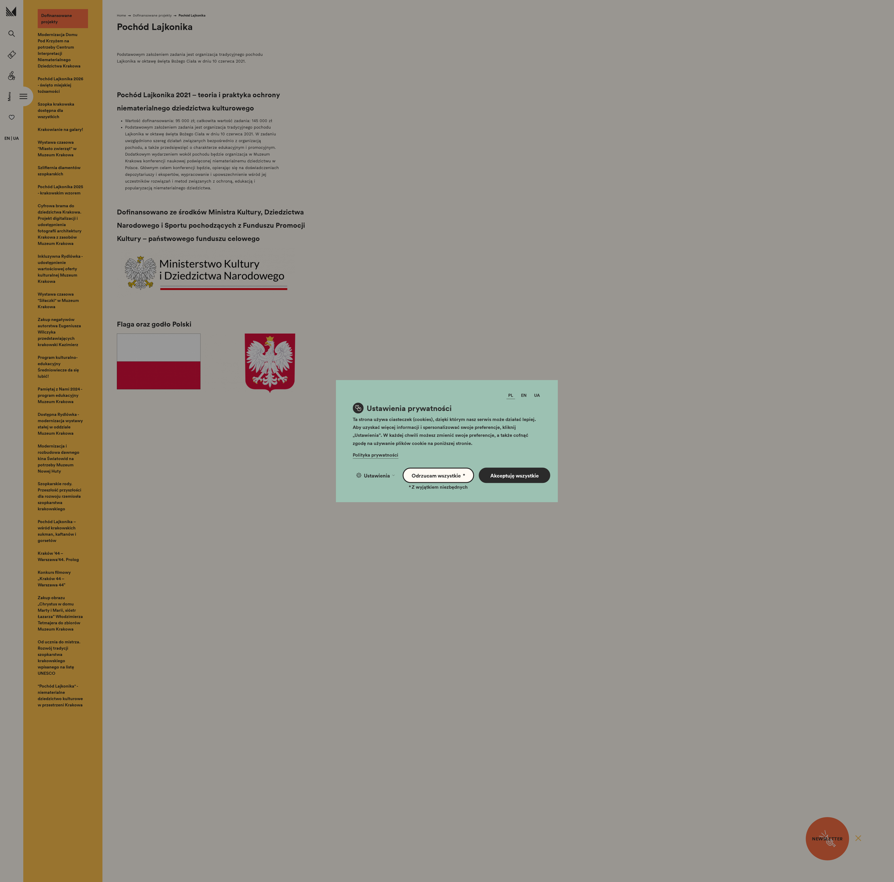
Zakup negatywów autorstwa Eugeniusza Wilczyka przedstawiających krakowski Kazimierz (59, 332)
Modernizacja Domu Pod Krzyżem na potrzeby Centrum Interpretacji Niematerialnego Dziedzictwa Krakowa (59, 50)
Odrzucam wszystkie (438, 475)
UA (16, 138)
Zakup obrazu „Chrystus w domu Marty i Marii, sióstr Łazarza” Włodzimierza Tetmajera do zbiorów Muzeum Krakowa (60, 613)
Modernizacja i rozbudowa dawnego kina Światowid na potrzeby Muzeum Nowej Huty (58, 458)
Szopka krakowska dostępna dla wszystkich (56, 110)
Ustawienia (377, 475)
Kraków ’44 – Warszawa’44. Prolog (58, 556)
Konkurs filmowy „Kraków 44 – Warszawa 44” (54, 578)
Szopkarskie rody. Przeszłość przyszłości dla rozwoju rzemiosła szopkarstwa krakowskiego (59, 496)
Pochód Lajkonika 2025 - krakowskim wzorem (60, 190)
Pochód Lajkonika (192, 15)
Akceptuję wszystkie (514, 475)
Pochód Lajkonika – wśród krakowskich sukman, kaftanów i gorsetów (57, 531)
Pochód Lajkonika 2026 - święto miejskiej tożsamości (60, 85)
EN (7, 138)
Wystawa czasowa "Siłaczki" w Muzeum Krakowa (58, 300)
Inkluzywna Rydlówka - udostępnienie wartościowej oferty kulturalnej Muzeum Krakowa (60, 268)
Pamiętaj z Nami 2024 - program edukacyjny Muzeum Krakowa (60, 395)
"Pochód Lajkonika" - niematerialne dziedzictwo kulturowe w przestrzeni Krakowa (60, 695)
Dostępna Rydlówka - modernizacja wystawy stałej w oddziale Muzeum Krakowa (60, 423)
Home (121, 15)
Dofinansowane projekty (56, 18)
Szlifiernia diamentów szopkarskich (59, 171)
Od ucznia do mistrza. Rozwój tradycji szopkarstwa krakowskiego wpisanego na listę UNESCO (59, 657)
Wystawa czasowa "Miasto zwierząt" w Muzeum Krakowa (57, 148)
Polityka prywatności (375, 454)
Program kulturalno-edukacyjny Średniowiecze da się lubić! (58, 366)
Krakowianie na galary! (60, 129)
